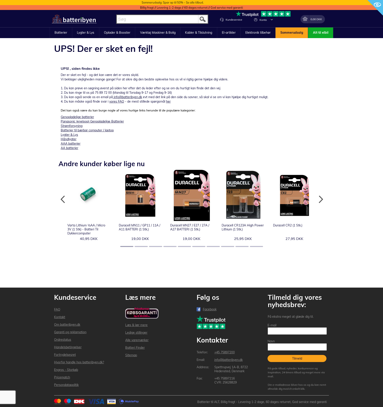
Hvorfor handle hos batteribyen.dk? (79, 362)
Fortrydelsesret (65, 355)
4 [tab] (170, 246)
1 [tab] (126, 246)
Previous (63, 199)
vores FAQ (116, 101)
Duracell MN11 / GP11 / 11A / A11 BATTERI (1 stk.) (139, 227)
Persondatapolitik (66, 385)
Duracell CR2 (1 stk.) (287, 225)
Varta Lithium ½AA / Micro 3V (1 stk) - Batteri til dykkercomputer (86, 229)
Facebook (210, 309)
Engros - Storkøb (66, 370)
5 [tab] (184, 246)
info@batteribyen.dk (128, 97)
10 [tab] (256, 246)
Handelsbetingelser (68, 347)
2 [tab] (141, 246)
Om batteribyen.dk (67, 325)
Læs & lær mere (136, 325)
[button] (272, 19)
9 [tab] (242, 246)
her (168, 101)
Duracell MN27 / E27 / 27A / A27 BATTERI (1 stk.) (189, 227)
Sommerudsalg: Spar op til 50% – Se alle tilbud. (173, 2)
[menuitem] (61, 32)
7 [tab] (213, 246)
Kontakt (59, 317)
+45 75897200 (224, 352)
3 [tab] (155, 246)
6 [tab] (198, 246)
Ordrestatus (62, 340)
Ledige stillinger (136, 333)
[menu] (191, 32)
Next (320, 199)
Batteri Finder (135, 348)
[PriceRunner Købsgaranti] (141, 313)
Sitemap (131, 355)
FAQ (57, 310)
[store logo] (74, 19)
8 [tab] (227, 246)
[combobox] (162, 19)
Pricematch (62, 377)
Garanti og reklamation (70, 332)
